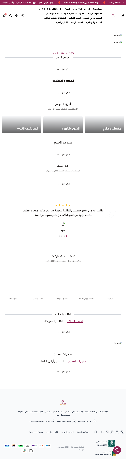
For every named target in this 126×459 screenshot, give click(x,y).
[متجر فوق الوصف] (63, 402)
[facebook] (96, 432)
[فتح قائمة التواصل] (117, 450)
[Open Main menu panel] (122, 15)
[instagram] (117, 432)
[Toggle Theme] (16, 15)
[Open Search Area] (10, 15)
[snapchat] (107, 432)
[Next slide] (7, 289)
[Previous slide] (118, 289)
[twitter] (112, 432)
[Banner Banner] (63, 35)
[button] (66, 236)
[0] (4, 15)
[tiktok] (101, 432)
